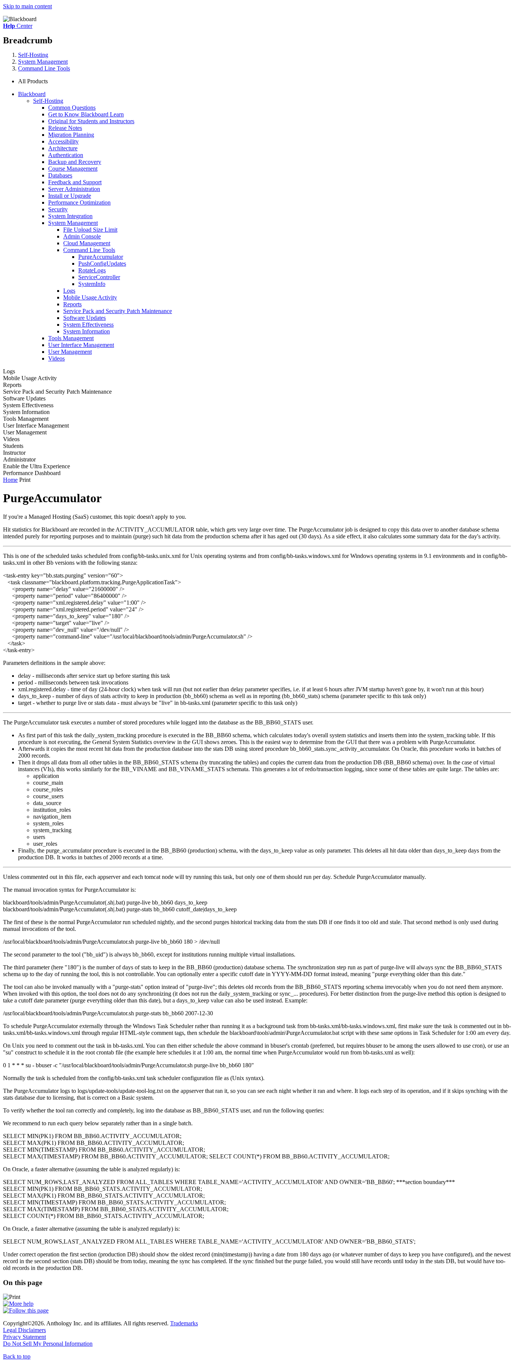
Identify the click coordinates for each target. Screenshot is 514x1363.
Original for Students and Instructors (91, 121)
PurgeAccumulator (100, 257)
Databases (60, 175)
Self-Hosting (33, 55)
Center (17, 26)
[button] (264, 81)
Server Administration (74, 189)
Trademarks (184, 1323)
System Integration (70, 216)
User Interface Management (81, 345)
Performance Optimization (79, 202)
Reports (72, 304)
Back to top (16, 1356)
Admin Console (82, 236)
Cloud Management (86, 243)
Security (58, 209)
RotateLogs (92, 270)
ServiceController (99, 277)
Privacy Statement (24, 1337)
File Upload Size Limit (90, 229)
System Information (86, 331)
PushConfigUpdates (102, 263)
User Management (70, 351)
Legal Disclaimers (24, 1330)
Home (10, 480)
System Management (43, 61)
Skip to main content (27, 6)
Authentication (65, 155)
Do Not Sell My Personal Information (48, 1343)
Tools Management (71, 338)
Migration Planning (71, 134)
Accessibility (63, 141)
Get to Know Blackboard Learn (86, 114)
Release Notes (65, 128)
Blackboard (32, 94)
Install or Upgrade (69, 196)
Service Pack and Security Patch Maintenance (117, 311)
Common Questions (72, 107)
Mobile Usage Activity (90, 297)
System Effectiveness (88, 324)
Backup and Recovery (74, 162)
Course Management (72, 168)
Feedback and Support (75, 182)
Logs (69, 290)
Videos (56, 358)
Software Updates (84, 318)
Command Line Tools (44, 68)
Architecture (63, 148)
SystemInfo (91, 284)
